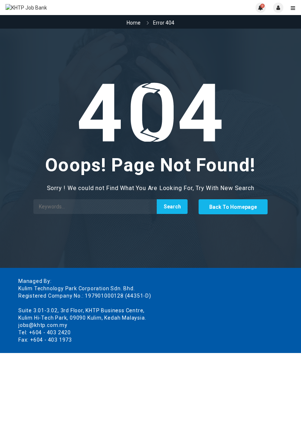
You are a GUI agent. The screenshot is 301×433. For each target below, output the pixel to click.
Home (134, 23)
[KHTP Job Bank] (78, 7)
